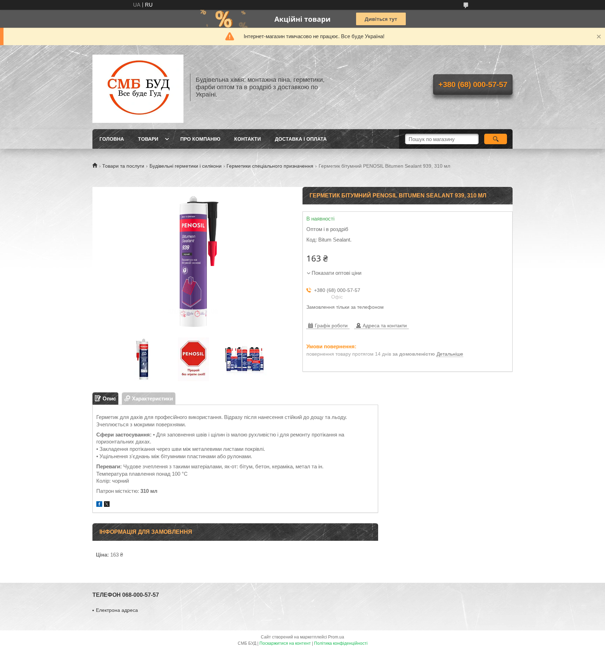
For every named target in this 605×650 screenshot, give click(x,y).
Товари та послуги (123, 166)
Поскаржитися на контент (285, 643)
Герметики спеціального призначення (270, 166)
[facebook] (99, 505)
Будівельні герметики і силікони (185, 166)
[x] (107, 505)
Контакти (247, 139)
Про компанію (200, 139)
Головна (111, 139)
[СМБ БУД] (137, 87)
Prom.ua (336, 637)
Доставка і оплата (301, 139)
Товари (148, 139)
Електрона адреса (117, 610)
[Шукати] (495, 139)
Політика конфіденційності (341, 643)
